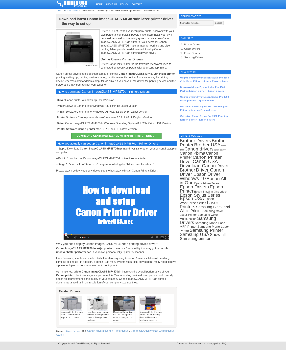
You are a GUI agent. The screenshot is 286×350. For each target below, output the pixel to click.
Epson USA (192, 198)
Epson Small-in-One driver (210, 191)
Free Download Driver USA (75, 3)
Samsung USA (194, 234)
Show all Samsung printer (203, 236)
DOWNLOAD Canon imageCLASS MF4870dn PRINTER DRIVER (116, 135)
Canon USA (138, 330)
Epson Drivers (192, 53)
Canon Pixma (192, 153)
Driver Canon (210, 170)
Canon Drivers (71, 10)
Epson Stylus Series (200, 195)
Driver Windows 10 (200, 176)
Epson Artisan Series (206, 183)
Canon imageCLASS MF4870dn (104, 91)
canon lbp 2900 (220, 150)
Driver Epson (193, 174)
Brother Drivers (192, 44)
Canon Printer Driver (117, 330)
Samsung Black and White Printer (205, 209)
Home (60, 10)
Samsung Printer (206, 230)
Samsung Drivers (193, 57)
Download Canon (156, 330)
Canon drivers (95, 330)
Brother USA (207, 144)
